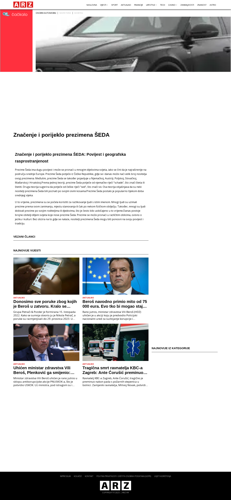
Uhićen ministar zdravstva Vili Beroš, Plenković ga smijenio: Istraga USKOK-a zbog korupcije (44, 370)
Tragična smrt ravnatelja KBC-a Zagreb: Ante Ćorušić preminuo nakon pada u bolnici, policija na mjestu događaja (113, 370)
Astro (213, 4)
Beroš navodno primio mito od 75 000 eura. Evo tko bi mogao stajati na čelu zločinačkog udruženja (114, 304)
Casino (171, 4)
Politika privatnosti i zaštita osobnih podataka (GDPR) (123, 476)
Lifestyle (150, 4)
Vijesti (103, 4)
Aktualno (126, 4)
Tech (162, 4)
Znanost (201, 4)
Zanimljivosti (187, 4)
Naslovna (92, 4)
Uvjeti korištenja (162, 476)
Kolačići (78, 476)
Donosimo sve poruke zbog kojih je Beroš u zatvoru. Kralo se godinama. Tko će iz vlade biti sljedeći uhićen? (45, 304)
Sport (114, 4)
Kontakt (89, 476)
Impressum (65, 476)
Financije (138, 4)
